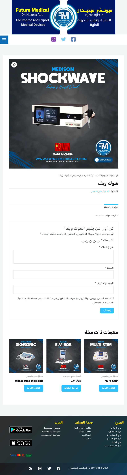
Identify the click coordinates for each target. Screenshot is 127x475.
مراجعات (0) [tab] (111, 207)
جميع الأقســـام (100, 176)
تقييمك (107, 240)
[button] (14, 65)
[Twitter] (63, 39)
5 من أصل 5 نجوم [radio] (82, 241)
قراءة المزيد (108, 388)
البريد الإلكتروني (104, 283)
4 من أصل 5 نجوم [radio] (86, 241)
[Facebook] (73, 39)
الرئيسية (114, 176)
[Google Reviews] (30, 468)
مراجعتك (106, 247)
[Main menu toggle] (4, 40)
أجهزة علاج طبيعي (80, 176)
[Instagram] (53, 39)
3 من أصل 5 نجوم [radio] (90, 241)
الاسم (109, 268)
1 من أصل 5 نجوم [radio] (98, 241)
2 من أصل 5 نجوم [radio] (94, 241)
